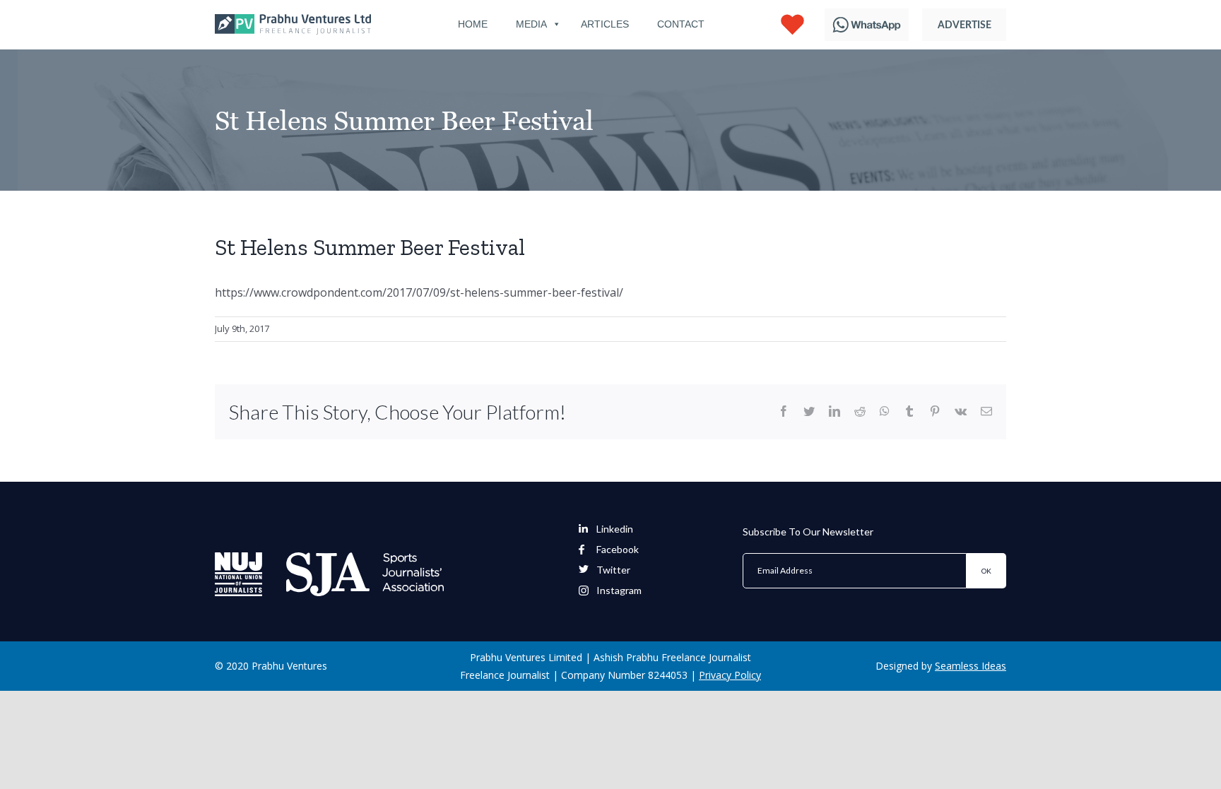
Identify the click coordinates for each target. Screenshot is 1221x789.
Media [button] (531, 24)
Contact (680, 24)
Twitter (613, 570)
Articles (605, 24)
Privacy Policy (730, 675)
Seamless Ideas (970, 665)
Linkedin (614, 529)
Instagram (619, 590)
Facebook (617, 549)
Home (473, 24)
